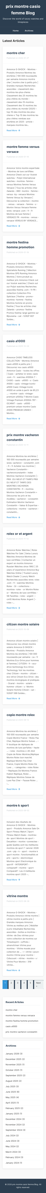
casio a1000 (16, 341)
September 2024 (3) (15, 1130)
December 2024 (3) (15, 1119)
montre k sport (18, 805)
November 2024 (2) (15, 1124)
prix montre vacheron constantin (21, 1032)
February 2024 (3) (14, 1157)
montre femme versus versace (20, 1015)
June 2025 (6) (12, 1092)
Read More (12, 130)
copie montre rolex (21, 715)
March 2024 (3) (13, 1152)
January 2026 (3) (14, 1053)
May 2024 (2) (12, 1146)
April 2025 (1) (12, 1102)
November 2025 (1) (15, 1064)
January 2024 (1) (14, 1162)
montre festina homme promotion (22, 1021)
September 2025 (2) (15, 1075)
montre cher (16, 53)
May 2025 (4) (12, 1097)
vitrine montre (17, 896)
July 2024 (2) (12, 1135)
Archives (29, 30)
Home (16, 30)
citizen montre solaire (23, 624)
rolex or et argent (19, 534)
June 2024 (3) (12, 1141)
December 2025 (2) (15, 1059)
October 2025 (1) (14, 1070)
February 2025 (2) (14, 1108)
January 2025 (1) (14, 1113)
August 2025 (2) (14, 1081)
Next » (38, 984)
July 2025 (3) (12, 1086)
